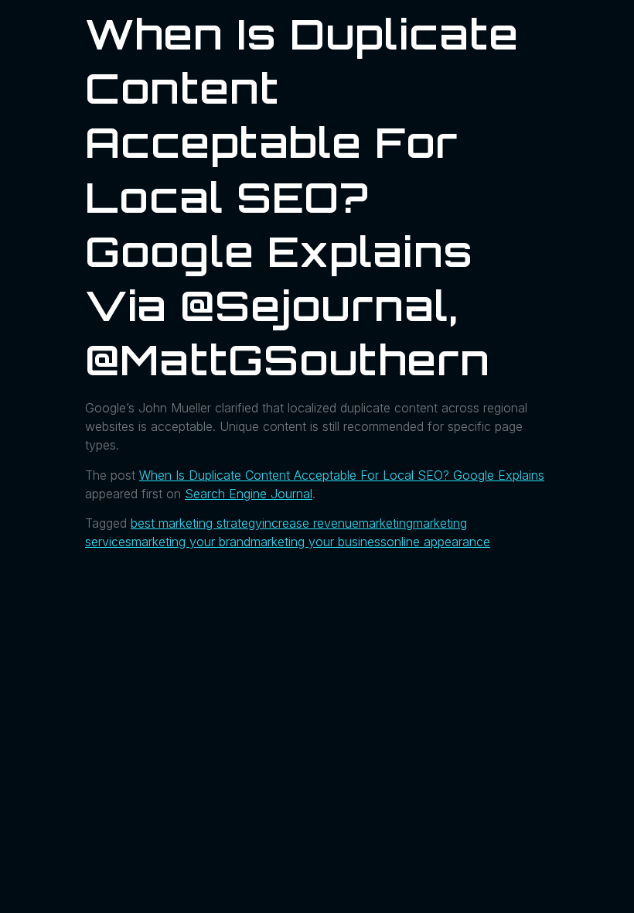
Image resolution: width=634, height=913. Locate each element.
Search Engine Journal (248, 493)
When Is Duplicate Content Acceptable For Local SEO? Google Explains (341, 475)
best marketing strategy (196, 523)
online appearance (438, 541)
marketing (386, 523)
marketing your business (319, 541)
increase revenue (310, 523)
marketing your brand (191, 541)
